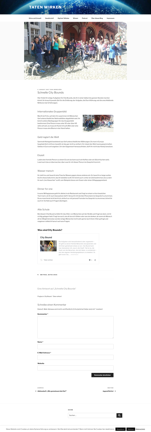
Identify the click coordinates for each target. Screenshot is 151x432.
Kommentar (42, 314)
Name (40, 342)
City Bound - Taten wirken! (53, 296)
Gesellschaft (49, 18)
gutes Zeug (52, 274)
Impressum (110, 18)
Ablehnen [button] (131, 429)
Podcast (85, 18)
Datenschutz (140, 429)
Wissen (75, 18)
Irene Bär (58, 89)
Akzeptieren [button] (120, 429)
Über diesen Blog (97, 18)
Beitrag (43, 274)
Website (40, 363)
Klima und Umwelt (35, 18)
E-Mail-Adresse (44, 353)
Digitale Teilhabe (63, 18)
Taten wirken (45, 7)
